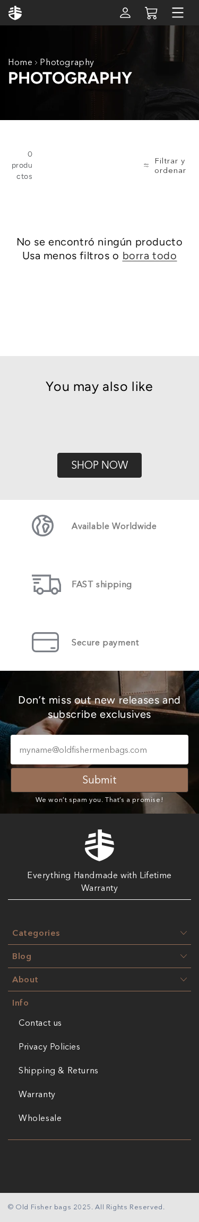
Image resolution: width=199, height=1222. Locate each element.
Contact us (40, 1022)
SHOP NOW (99, 465)
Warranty (37, 1094)
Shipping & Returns (59, 1070)
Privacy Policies (50, 1046)
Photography (67, 62)
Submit (99, 779)
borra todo (150, 255)
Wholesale (40, 1117)
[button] (178, 12)
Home (20, 62)
